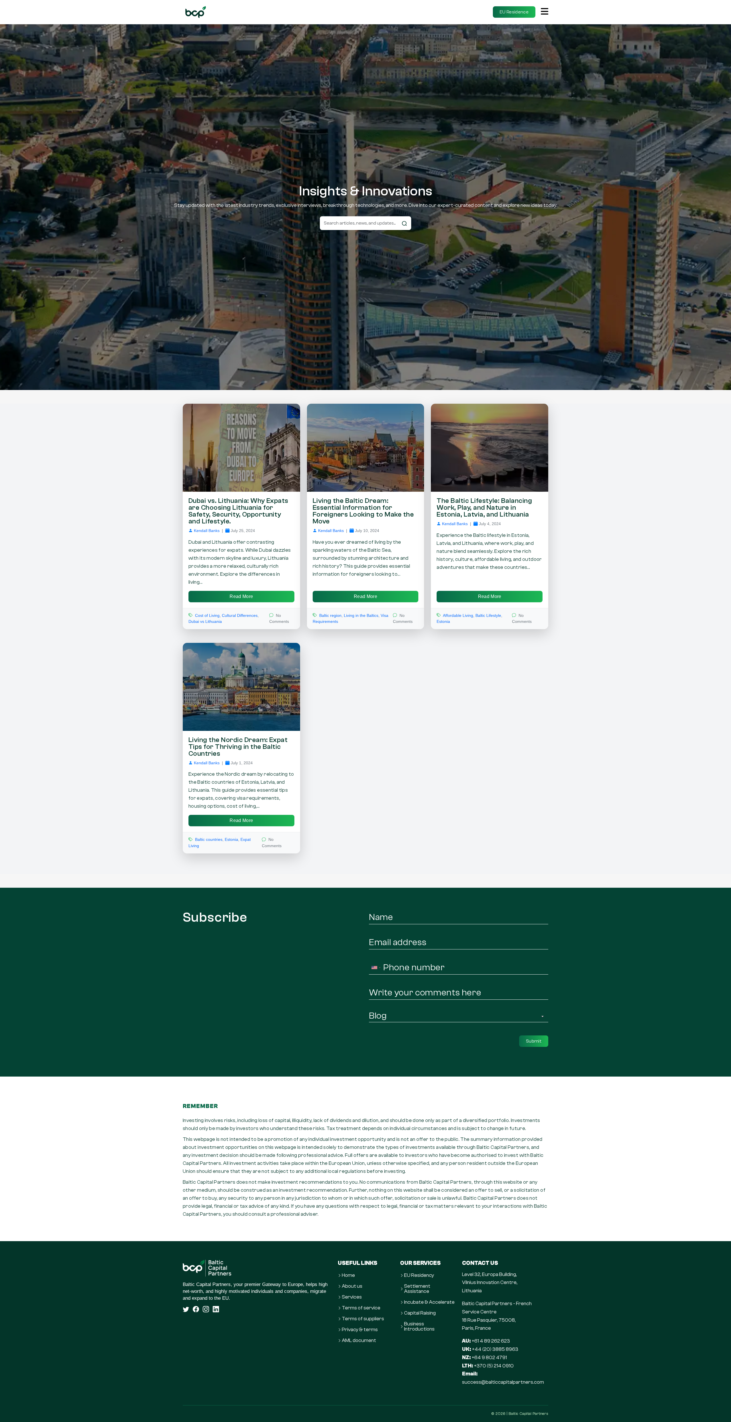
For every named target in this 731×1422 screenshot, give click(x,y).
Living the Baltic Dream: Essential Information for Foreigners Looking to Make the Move (363, 511)
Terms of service (361, 1308)
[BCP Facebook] (196, 1309)
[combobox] (375, 967)
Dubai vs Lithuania (205, 621)
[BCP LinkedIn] (216, 1309)
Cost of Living (207, 615)
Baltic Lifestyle (488, 615)
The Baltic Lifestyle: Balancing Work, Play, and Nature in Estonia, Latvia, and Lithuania (484, 507)
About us (352, 1286)
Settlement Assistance (417, 1289)
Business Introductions (419, 1326)
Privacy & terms (360, 1329)
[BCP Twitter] (186, 1309)
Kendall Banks (207, 530)
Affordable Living (458, 615)
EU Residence (514, 12)
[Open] (544, 12)
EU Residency (419, 1275)
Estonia (443, 621)
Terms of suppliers (363, 1318)
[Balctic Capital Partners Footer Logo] (257, 1268)
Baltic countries (208, 839)
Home (348, 1275)
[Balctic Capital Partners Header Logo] (195, 12)
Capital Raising (420, 1313)
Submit (533, 1041)
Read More (241, 596)
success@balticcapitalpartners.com (503, 1382)
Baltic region (330, 615)
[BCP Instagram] (206, 1309)
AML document (359, 1340)
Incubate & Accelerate (429, 1302)
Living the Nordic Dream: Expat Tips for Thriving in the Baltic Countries (238, 746)
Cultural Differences (240, 615)
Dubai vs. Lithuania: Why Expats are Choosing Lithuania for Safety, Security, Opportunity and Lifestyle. (238, 511)
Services (352, 1297)
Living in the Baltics (361, 615)
